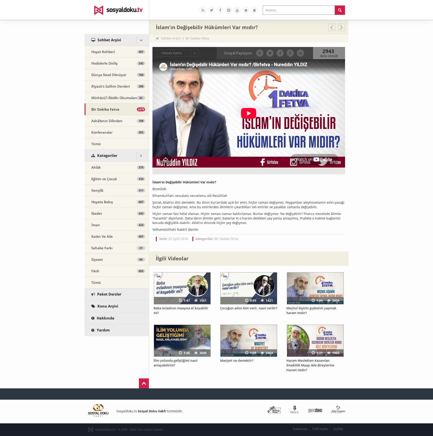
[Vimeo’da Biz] (229, 10)
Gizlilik (338, 429)
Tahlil (294, 410)
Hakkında (300, 429)
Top (144, 383)
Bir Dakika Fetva (197, 38)
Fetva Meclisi (274, 410)
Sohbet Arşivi (171, 38)
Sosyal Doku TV (117, 10)
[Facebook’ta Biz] (220, 10)
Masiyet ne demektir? (236, 360)
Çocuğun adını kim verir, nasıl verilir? (248, 308)
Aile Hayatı (338, 410)
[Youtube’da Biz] (237, 10)
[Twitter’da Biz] (211, 10)
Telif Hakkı (320, 429)
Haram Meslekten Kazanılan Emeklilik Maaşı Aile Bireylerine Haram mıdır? (310, 365)
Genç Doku (315, 410)
